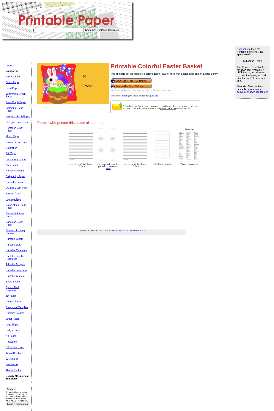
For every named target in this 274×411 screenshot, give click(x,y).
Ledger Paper (13, 330)
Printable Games (15, 276)
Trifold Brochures (15, 353)
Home (9, 65)
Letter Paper (12, 318)
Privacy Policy (138, 230)
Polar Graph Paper (16, 102)
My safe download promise (121, 90)
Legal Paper (12, 324)
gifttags (154, 95)
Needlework (12, 364)
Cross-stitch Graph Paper (16, 206)
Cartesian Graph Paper (14, 223)
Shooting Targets (15, 313)
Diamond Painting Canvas (15, 232)
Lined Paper (12, 88)
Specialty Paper (14, 182)
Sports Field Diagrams (12, 289)
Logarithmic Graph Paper (16, 95)
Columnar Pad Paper (17, 142)
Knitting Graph (13, 193)
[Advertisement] (70, 49)
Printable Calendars (16, 250)
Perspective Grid (15, 170)
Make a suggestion (17, 404)
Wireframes (12, 358)
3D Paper (11, 295)
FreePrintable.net (168, 108)
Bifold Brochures (15, 347)
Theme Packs (13, 370)
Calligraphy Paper (15, 176)
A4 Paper (11, 336)
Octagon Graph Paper (17, 122)
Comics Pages (14, 301)
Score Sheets (13, 281)
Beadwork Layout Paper (15, 215)
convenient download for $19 (252, 91)
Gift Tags (11, 153)
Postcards (11, 341)
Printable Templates (16, 270)
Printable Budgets (15, 264)
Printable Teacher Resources (15, 257)
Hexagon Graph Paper (18, 116)
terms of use (166, 90)
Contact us (127, 230)
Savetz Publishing (110, 230)
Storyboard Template (17, 307)
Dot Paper (11, 147)
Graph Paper (12, 82)
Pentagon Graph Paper (14, 129)
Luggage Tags (13, 199)
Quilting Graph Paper (17, 187)
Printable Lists (13, 244)
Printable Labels (14, 238)
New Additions (13, 76)
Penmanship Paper (16, 159)
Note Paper (12, 165)
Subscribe (127, 106)
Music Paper (12, 136)
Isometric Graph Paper (14, 109)
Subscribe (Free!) (252, 61)
